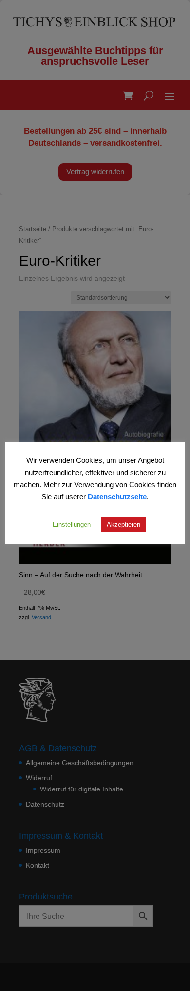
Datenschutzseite (117, 496)
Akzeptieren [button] (123, 524)
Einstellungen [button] (72, 524)
